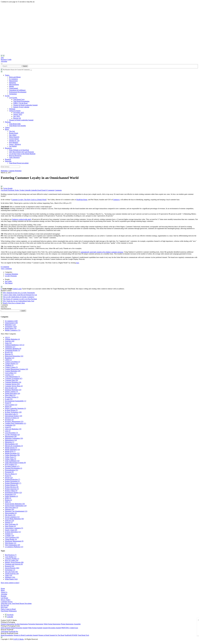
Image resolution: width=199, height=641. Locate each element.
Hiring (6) (8, 406)
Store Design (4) (10, 526)
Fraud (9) (8, 403)
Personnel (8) (9, 472)
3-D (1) (7, 337)
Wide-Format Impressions (52, 624)
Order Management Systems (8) (15, 462)
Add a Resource (14, 157)
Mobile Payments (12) (12, 453)
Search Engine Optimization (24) (16, 505)
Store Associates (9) (11, 524)
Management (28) (11, 436)
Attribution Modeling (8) (13, 348)
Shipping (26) (9, 509)
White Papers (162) (11, 579)
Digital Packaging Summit (19, 628)
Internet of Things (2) (12, 418)
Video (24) (8, 575)
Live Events (13, 97)
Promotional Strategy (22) (13, 492)
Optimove (116, 199)
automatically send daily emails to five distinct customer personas (102, 252)
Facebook (10, 615)
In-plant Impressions (21, 624)
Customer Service (6, 601)
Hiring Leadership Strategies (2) (15, 408)
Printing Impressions (7, 624)
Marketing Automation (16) (14, 438)
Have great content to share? (10, 583)
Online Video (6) (10, 459)
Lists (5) (7, 431)
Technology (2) (10, 570)
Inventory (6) (9, 419)
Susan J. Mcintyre (15, 144)
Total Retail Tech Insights (17, 126)
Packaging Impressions (35, 624)
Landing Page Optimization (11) (15, 423)
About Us (4, 592)
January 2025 (17, 114)
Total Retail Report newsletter (19, 163)
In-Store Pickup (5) (11, 410)
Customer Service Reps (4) (14, 386)
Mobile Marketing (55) (12, 449)
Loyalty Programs (11, 276)
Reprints (3, 596)
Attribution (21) (10, 347)
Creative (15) (9, 375)
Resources (8, 148)
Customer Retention (14, 171)
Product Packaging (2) (12, 481)
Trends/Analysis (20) (12, 573)
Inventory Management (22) (14, 421)
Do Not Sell (5, 605)
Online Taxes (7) (10, 457)
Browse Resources (15, 155)
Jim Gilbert (12, 135)
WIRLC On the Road (20, 103)
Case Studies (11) (10, 557)
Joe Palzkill (13, 146)
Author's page (17, 289)
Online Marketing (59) (12, 455)
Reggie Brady (13, 133)
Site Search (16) (10, 515)
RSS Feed (4, 607)
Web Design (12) (10, 543)
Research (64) (9, 566)
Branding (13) (9, 358)
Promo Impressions (67, 624)
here (77, 263)
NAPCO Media (18, 639)
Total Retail (4, 631)
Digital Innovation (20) (12, 393)
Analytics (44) (9, 341)
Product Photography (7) (13, 483)
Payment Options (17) (12, 466)
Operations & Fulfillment (17, 90)
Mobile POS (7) (10, 451)
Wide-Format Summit (35, 628)
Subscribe (8, 161)
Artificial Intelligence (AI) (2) (14, 345)
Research (8, 159)
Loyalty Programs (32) (12, 434)
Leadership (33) (10, 425)
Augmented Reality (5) (12, 350)
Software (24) (9, 520)
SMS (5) (8, 502)
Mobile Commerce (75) (12, 330)
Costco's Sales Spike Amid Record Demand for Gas (20, 295)
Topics (7, 75)
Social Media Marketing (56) (14, 519)
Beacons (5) (9, 354)
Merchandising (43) (11, 444)
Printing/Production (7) (12, 479)
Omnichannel (13, 88)
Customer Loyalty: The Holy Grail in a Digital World (28, 199)
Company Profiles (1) (12, 558)
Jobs (2, 57)
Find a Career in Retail (8, 609)
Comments (58, 190)
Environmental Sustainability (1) (15, 401)
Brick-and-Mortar (15, 77)
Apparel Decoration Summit (51, 628)
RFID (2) (8, 498)
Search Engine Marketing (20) (15, 504)
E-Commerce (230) (11, 321)
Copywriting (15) (10, 373)
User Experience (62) (12, 537)
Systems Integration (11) (13, 532)
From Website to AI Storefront (19, 150)
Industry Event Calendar (21, 107)
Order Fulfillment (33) (12, 461)
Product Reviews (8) (11, 487)
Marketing (12, 83)
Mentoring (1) (9, 442)
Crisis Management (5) (12, 376)
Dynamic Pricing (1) (11, 397)
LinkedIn (10, 617)
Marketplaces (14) (11, 440)
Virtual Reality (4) (11, 539)
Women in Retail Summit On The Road (51, 635)
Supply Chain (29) (11, 530)
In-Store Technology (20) (13, 412)
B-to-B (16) (9, 352)
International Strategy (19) (13, 416)
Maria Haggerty (14, 137)
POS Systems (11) (11, 464)
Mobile (11, 86)
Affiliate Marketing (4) (12, 339)
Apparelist (77, 624)
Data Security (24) (11, 388)
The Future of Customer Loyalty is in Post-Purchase (20, 299)
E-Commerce (13, 79)
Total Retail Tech (18, 99)
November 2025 (18, 112)
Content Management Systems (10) (16, 369)
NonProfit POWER (71, 635)
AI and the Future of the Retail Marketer (22, 154)
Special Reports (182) (12, 568)
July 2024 (16, 116)
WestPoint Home (81, 199)
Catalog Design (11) (11, 363)
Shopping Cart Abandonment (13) (16, 511)
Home (3, 588)
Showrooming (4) (11, 513)
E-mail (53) (8, 399)
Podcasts (8, 122)
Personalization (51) (11, 470)
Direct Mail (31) (10, 395)
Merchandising (14, 84)
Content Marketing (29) (12, 371)
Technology (13, 94)
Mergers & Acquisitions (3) (14, 446)
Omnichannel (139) (11, 323)
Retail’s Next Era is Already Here (14, 303)
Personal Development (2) (13, 468)
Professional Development (17, 92)
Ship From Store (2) (11, 507)
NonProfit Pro (13, 631)
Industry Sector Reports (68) (14, 562)
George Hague (14, 139)
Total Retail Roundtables (21, 101)
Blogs (7, 129)
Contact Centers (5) (11, 367)
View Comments (6, 268)
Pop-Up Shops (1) (11, 474)
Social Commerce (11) (12, 517)
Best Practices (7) (10, 555)
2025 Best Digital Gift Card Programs (21, 152)
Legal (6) (8, 427)
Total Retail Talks (15, 124)
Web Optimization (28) (12, 545)
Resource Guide (6, 59)
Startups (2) (9, 522)
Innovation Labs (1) (11, 414)
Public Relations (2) (11, 496)
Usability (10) (9, 535)
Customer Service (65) (12, 384)
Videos (7, 127)
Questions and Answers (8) (14, 564)
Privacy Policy (5, 600)
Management (13, 81)
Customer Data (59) (11, 380)
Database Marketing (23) (13, 390)
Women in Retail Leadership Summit (26, 635)
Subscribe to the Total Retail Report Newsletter (16, 603)
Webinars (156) (10, 577)
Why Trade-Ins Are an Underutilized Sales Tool (18, 301)
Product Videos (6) (11, 491)
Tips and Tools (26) (11, 572)
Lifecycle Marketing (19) (13, 429)
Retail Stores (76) (10, 328)
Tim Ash (12, 131)
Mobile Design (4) (11, 448)
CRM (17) (8, 360)
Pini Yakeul (8, 283)
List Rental (4, 598)
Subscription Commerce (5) (14, 528)
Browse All (17, 118)
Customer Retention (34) (13, 382)
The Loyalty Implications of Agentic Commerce (18, 297)
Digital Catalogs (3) (11, 391)
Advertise (4, 61)
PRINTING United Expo (69, 628)
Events (7, 96)
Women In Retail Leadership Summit (25, 105)
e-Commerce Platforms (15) (14, 547)
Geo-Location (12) (11, 405)
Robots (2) (8, 500)
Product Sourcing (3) (12, 489)
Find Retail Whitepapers (9, 611)
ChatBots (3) (9, 365)
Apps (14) (8, 343)
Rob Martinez (13, 142)
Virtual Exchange (15, 111)
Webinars (12, 109)
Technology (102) (11, 326)
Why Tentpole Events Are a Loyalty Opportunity (19, 293)
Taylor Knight (7, 188)
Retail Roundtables (7, 635)
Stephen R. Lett (14, 140)
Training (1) (9, 534)
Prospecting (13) (10, 494)
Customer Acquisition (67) (13, 378)
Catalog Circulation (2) (12, 362)
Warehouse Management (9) (14, 541)
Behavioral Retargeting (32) (14, 356)
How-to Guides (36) (11, 560)
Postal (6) (8, 476)
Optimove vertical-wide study (21, 219)
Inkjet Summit (5, 628)
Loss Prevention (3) (11, 433)
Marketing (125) (10, 325)
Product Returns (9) (11, 485)
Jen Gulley (8, 281)
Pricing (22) (9, 477)
